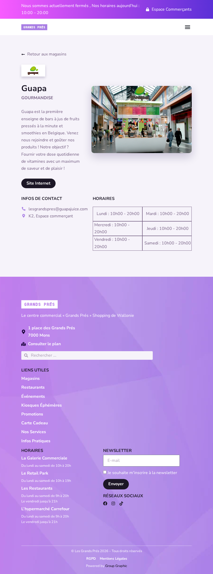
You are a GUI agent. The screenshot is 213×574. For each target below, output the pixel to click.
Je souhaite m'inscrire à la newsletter (142, 473)
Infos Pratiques (35, 441)
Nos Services (33, 432)
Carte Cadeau (34, 423)
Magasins (30, 378)
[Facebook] (105, 503)
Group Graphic (116, 566)
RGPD (91, 558)
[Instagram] (113, 503)
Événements (33, 396)
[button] (187, 27)
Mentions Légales (113, 558)
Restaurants (33, 387)
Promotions (32, 414)
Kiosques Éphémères (41, 405)
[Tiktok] (121, 503)
